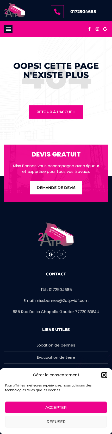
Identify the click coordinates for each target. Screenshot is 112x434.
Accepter (56, 407)
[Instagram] (97, 29)
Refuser (56, 421)
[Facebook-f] (89, 29)
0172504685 (83, 11)
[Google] (105, 29)
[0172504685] (57, 11)
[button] (104, 375)
